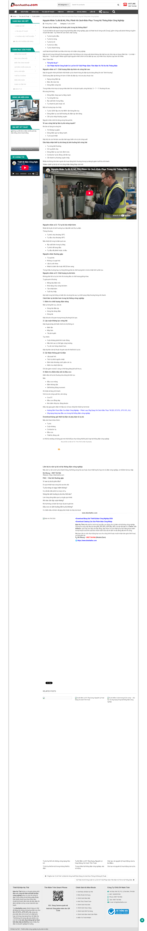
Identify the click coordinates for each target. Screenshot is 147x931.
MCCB (65, 266)
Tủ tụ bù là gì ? (52, 63)
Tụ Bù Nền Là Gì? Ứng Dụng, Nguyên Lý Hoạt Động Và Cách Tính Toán (88, 862)
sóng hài (58, 85)
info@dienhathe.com (120, 902)
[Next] (35, 110)
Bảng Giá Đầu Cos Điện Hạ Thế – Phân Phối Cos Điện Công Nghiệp (76, 441)
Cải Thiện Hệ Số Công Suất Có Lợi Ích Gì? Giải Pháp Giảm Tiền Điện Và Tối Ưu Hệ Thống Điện (82, 66)
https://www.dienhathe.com (87, 540)
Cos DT (49, 397)
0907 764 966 (132, 6)
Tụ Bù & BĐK (36, 16)
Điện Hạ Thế (79, 524)
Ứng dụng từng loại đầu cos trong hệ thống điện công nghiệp (68, 413)
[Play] (13, 174)
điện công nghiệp (79, 51)
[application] (25, 167)
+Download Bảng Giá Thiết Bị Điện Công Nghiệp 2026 (94, 518)
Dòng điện (50, 85)
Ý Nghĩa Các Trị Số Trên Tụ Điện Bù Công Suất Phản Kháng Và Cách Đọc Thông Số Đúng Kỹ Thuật (76, 876)
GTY (107, 526)
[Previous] (15, 110)
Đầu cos (50, 382)
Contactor (50, 155)
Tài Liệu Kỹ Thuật (24, 16)
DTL (104, 526)
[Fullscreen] (37, 174)
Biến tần (125, 54)
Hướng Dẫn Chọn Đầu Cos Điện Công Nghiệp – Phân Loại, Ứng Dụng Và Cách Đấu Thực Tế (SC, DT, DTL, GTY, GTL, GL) (89, 410)
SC (98, 526)
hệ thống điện (71, 31)
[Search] (118, 5)
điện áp (90, 56)
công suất (102, 31)
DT (101, 526)
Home (14, 16)
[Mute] (33, 174)
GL (111, 526)
